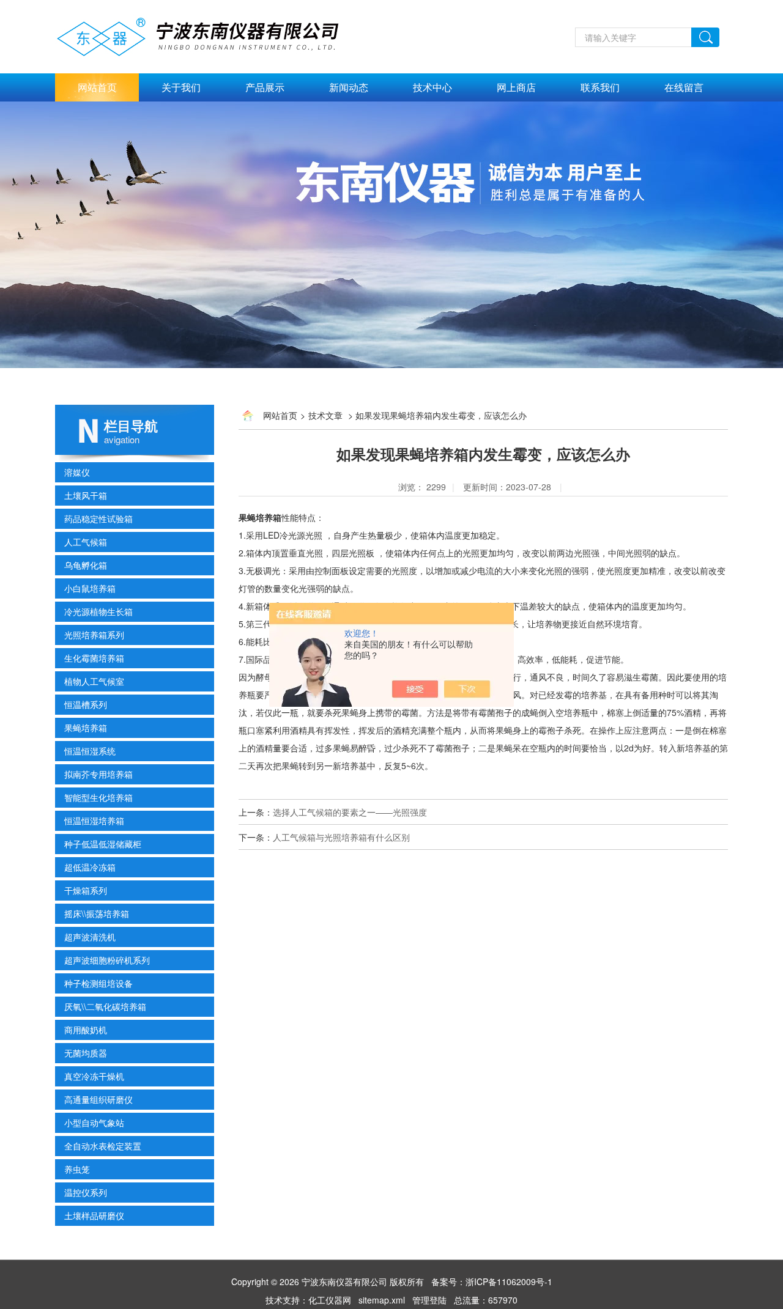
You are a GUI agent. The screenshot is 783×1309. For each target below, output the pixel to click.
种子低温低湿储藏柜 (102, 844)
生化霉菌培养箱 (94, 658)
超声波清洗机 (90, 937)
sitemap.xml (381, 1300)
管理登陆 (429, 1300)
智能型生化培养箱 (98, 797)
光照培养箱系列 (94, 635)
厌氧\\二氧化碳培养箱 (105, 1006)
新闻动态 (348, 87)
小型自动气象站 (94, 1122)
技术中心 (432, 87)
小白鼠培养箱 (90, 588)
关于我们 (181, 87)
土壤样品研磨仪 (94, 1215)
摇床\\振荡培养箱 (96, 913)
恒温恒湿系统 (90, 751)
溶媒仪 (77, 472)
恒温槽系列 (85, 704)
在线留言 (683, 87)
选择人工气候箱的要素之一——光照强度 (350, 812)
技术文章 (325, 415)
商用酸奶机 (85, 1029)
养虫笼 (77, 1169)
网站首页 (97, 87)
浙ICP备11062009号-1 (509, 1281)
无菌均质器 (85, 1053)
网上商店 (516, 87)
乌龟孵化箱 (85, 565)
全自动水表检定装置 (102, 1146)
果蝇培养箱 (85, 727)
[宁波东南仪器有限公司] (211, 35)
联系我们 (600, 87)
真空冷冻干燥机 (94, 1076)
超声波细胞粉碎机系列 (107, 960)
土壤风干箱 (85, 495)
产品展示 (264, 87)
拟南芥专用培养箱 (98, 774)
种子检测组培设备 (98, 983)
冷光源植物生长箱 (98, 611)
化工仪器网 (329, 1300)
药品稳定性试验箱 (98, 518)
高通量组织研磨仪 (98, 1099)
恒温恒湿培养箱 (94, 820)
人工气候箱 (85, 542)
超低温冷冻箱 (90, 867)
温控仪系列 (85, 1192)
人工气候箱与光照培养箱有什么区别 (341, 837)
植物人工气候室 (94, 681)
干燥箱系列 (85, 890)
